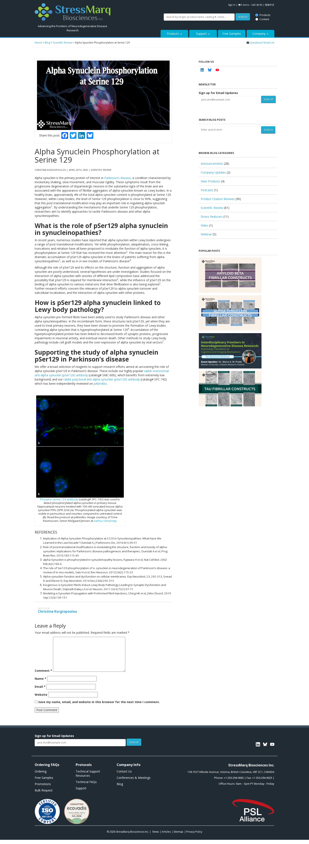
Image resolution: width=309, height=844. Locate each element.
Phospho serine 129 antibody (59, 499)
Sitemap (178, 831)
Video (204, 225)
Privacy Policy (194, 831)
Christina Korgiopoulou (57, 611)
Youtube (217, 69)
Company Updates (213, 172)
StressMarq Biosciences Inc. (132, 831)
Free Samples (231, 34)
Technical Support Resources (88, 773)
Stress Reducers (212, 217)
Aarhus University (105, 521)
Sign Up (268, 99)
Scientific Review (212, 208)
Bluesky (209, 69)
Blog (120, 784)
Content (146, 6)
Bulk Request (44, 790)
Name (40, 679)
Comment (43, 671)
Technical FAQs (86, 782)
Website (41, 695)
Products (146, 2)
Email (40, 687)
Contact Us (124, 771)
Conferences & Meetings (134, 778)
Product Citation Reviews (218, 199)
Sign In (231, 4)
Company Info (128, 764)
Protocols (84, 764)
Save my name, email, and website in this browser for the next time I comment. (99, 702)
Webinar (206, 234)
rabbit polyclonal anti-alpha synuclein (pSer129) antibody (101, 379)
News (155, 831)
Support (202, 34)
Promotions (43, 784)
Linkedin (202, 69)
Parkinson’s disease (117, 178)
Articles (166, 831)
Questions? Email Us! (262, 42)
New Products (210, 181)
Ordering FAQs (47, 764)
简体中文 (269, 4)
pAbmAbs (100, 384)
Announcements (212, 164)
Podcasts (207, 190)
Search (123, 5)
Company (259, 34)
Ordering (40, 771)
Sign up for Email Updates (218, 93)
